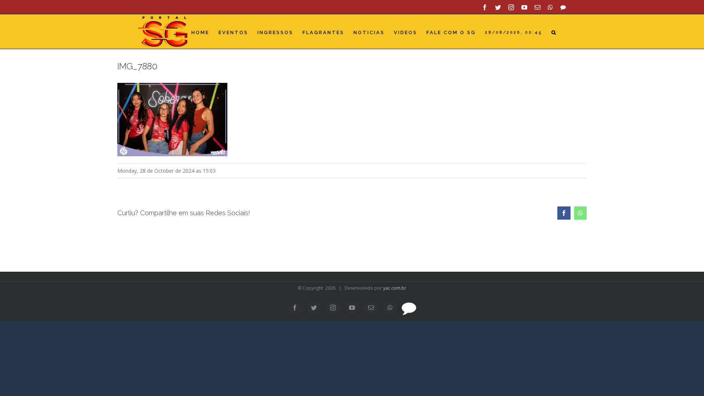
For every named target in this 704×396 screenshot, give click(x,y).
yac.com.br (394, 288)
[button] (554, 32)
